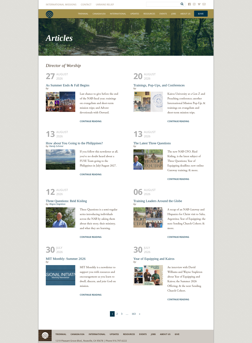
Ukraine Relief (105, 4)
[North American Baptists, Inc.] (49, 14)
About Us (185, 13)
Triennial (83, 13)
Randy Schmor (56, 146)
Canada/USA (99, 13)
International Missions (61, 4)
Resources (149, 13)
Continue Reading (91, 121)
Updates (134, 13)
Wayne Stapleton (57, 204)
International (118, 13)
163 (134, 313)
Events (163, 13)
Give (201, 13)
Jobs (173, 13)
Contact (86, 4)
